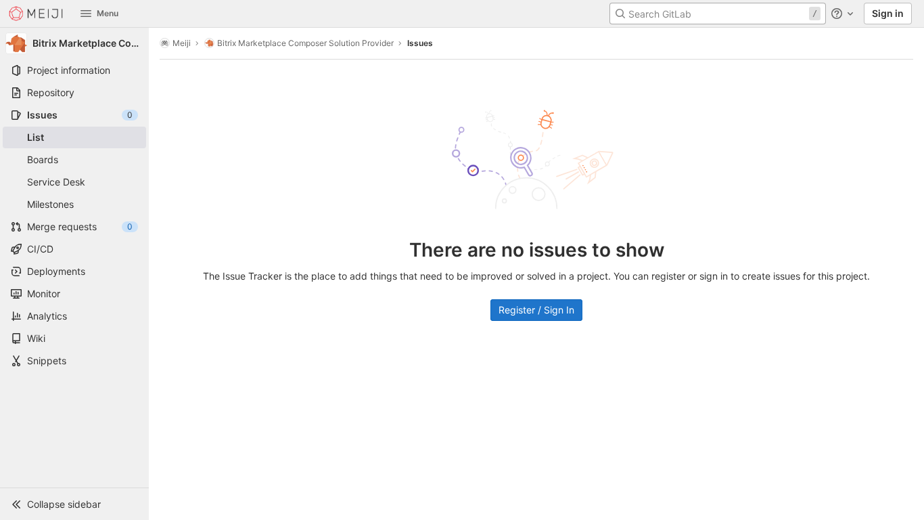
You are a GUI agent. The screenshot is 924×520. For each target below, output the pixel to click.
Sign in (888, 13)
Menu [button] (107, 13)
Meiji (181, 43)
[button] (74, 504)
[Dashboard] (36, 13)
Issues (420, 43)
